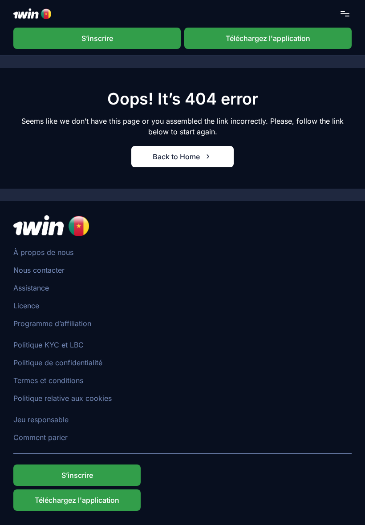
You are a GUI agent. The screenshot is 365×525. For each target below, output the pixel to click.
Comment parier (40, 437)
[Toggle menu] (345, 13)
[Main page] (32, 13)
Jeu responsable (41, 419)
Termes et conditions (48, 380)
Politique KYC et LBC (48, 344)
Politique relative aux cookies (62, 398)
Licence (26, 305)
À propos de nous (43, 252)
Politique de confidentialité (57, 362)
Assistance (31, 287)
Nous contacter (39, 270)
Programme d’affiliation (52, 323)
